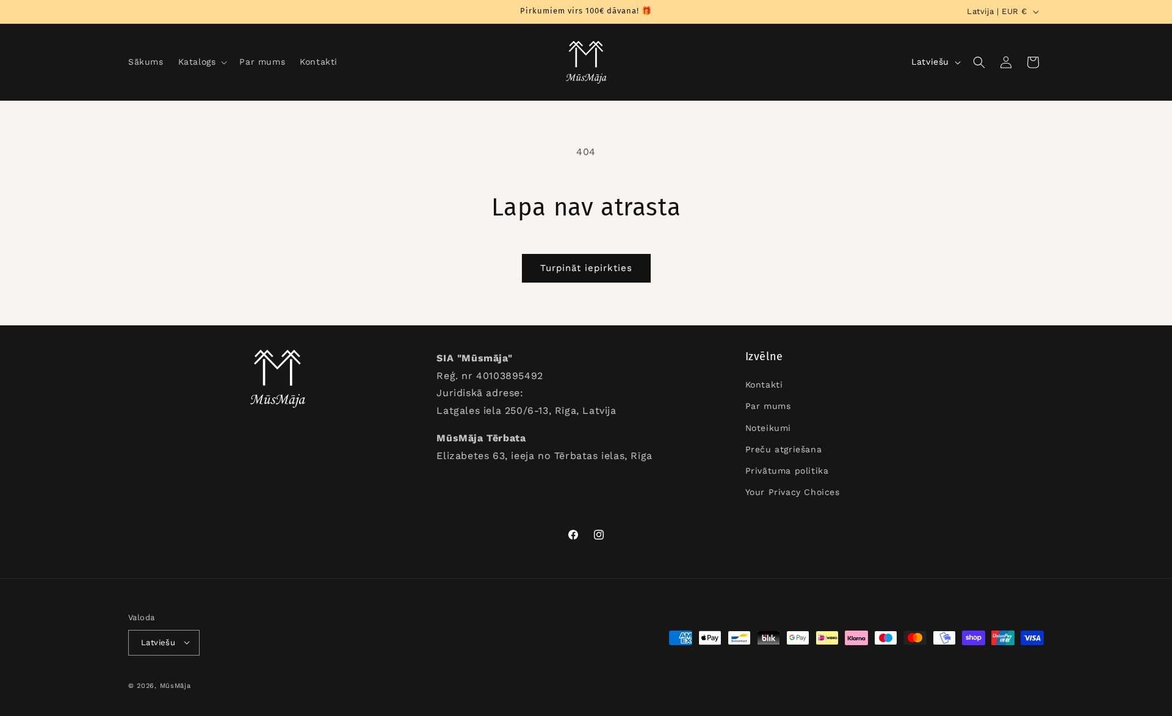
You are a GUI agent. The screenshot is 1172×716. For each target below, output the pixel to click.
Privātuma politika (787, 471)
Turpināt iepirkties (586, 267)
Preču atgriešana (783, 449)
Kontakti (764, 385)
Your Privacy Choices (792, 492)
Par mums (768, 406)
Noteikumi (768, 428)
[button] (202, 61)
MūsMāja (175, 685)
